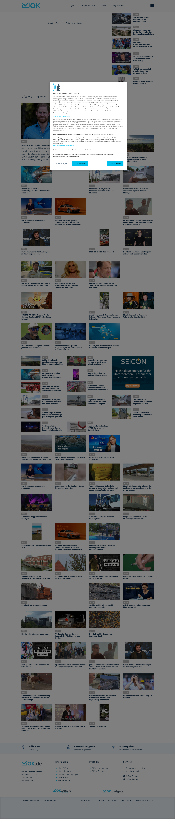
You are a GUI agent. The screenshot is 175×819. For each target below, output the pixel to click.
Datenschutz (57, 116)
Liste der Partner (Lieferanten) (63, 145)
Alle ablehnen (80, 164)
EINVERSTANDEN (115, 164)
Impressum (66, 116)
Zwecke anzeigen (61, 164)
